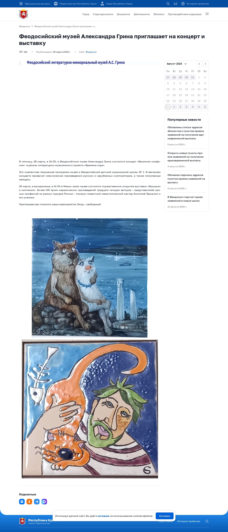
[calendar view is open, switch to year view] (185, 63)
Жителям (159, 14)
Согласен (164, 515)
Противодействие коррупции (184, 14)
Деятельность (142, 14)
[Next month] (205, 64)
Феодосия (24, 26)
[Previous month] (199, 64)
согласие (103, 515)
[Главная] (24, 14)
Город (86, 14)
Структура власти (103, 14)
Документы (123, 14)
